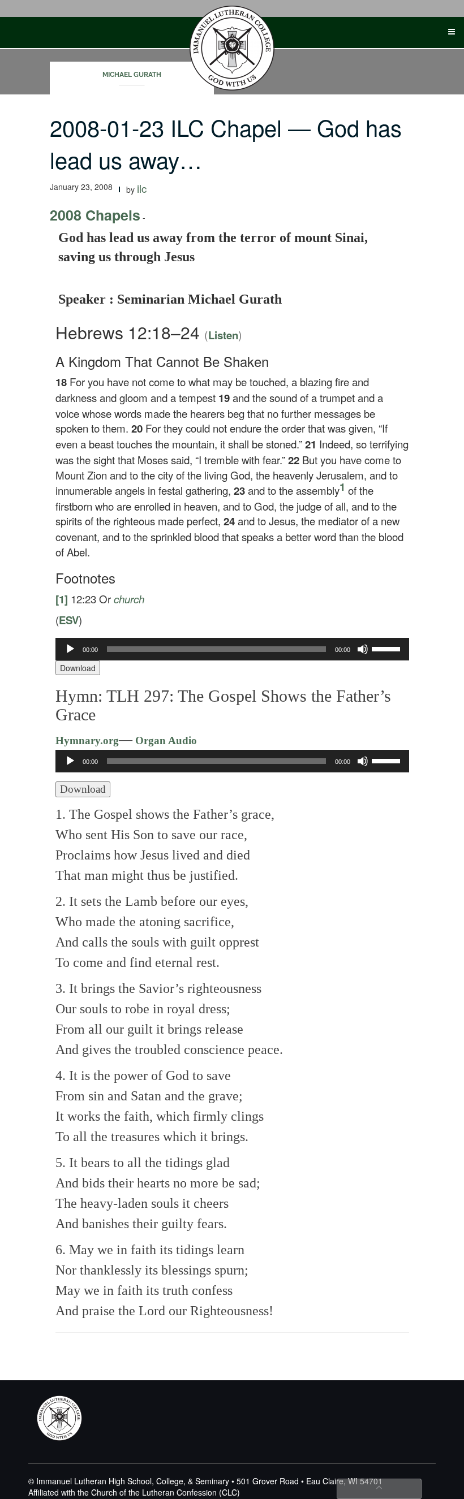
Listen (223, 335)
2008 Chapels (95, 215)
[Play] (70, 649)
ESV (69, 620)
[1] (61, 599)
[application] (232, 649)
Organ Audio (164, 740)
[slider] (387, 648)
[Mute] (362, 649)
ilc (142, 188)
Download (78, 667)
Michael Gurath (131, 75)
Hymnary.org (87, 740)
